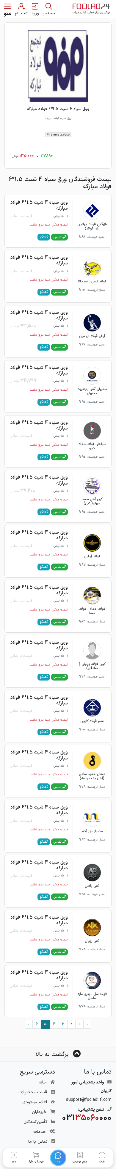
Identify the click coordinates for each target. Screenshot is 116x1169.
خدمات (39, 1132)
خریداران (39, 1112)
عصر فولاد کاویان (92, 721)
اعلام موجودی (34, 1102)
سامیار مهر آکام (92, 831)
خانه (42, 1082)
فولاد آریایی (92, 556)
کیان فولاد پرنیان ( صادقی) (92, 666)
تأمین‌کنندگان (35, 1122)
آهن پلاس (92, 886)
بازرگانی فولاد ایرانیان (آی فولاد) (92, 226)
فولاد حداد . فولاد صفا (92, 611)
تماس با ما (38, 1141)
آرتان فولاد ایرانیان (92, 336)
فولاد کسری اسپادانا (92, 281)
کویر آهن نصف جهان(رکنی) (92, 501)
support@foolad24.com (89, 1100)
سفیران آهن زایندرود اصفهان (92, 391)
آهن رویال (92, 941)
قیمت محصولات (32, 1092)
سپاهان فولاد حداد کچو (92, 446)
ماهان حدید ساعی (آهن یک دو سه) (92, 776)
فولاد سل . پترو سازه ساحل (92, 996)
